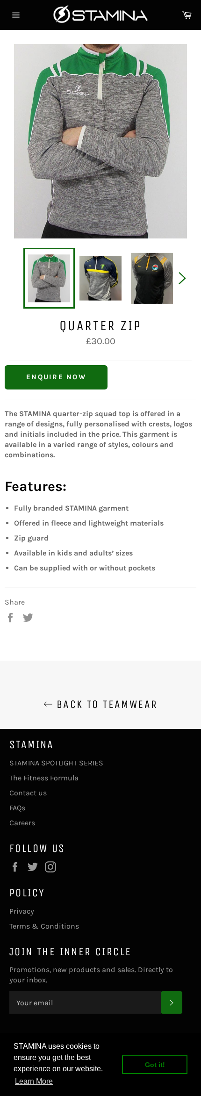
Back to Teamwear (105, 704)
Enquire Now (56, 377)
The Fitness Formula (44, 777)
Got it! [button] (155, 1064)
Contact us (28, 792)
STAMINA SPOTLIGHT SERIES (56, 762)
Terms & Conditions (44, 926)
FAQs (17, 807)
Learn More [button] (34, 1081)
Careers (22, 822)
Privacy (21, 911)
